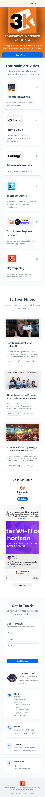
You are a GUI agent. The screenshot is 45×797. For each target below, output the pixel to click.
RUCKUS (27, 361)
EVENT (26, 466)
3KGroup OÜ (22, 492)
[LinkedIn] (20, 765)
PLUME (26, 413)
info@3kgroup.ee (20, 700)
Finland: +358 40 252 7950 (25, 733)
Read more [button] (22, 518)
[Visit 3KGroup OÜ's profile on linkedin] (22, 488)
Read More (12, 361)
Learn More (20, 55)
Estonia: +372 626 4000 (24, 730)
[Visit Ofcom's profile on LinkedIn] (9, 558)
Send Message (22, 661)
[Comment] (10, 578)
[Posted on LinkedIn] (22, 508)
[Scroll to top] (22, 783)
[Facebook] (15, 765)
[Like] (7, 578)
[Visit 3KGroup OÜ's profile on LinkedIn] (17, 572)
